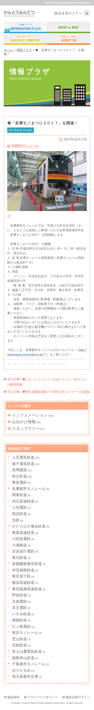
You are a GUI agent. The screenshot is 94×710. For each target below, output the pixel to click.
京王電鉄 (19, 608)
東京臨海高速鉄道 (27, 589)
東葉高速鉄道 (23, 533)
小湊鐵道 (19, 545)
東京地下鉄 (21, 576)
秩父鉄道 (19, 476)
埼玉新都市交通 (25, 676)
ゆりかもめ (21, 670)
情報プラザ (24, 50)
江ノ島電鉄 (21, 626)
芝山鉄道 (19, 639)
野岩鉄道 (19, 595)
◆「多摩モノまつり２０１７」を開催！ (42, 123)
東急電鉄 (19, 482)
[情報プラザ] (25, 27)
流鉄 (15, 520)
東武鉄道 (19, 558)
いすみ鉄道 (21, 614)
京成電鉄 (19, 601)
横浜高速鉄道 (23, 583)
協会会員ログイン (68, 13)
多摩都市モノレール (25, 145)
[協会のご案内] (68, 39)
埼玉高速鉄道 (23, 501)
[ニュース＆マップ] (68, 27)
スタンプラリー (26, 428)
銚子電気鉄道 (23, 464)
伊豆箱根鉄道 (23, 570)
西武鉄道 (19, 514)
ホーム (8, 50)
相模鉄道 (19, 620)
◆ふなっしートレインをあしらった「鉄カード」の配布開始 (48, 381)
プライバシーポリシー (42, 697)
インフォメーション (29, 415)
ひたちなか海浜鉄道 (28, 526)
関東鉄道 (19, 495)
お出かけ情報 (24, 422)
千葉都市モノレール (28, 664)
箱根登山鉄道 (23, 658)
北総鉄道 (19, 645)
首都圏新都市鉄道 (27, 564)
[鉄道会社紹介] (25, 39)
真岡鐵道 (19, 470)
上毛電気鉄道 (23, 457)
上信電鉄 (19, 507)
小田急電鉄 (21, 539)
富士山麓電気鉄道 (27, 651)
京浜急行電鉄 (23, 551)
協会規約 (13, 697)
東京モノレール (25, 633)
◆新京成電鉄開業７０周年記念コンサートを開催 (48, 391)
